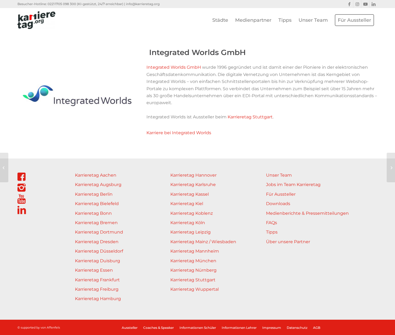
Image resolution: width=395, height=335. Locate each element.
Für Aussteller (281, 194)
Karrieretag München (193, 260)
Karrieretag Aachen (95, 175)
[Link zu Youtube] (365, 4)
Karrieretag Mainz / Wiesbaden (203, 241)
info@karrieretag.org (143, 4)
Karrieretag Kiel (186, 203)
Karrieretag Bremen (96, 222)
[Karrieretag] (36, 20)
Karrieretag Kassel (189, 194)
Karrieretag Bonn (93, 213)
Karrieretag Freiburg (97, 289)
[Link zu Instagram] (357, 4)
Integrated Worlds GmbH (173, 67)
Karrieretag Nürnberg (193, 270)
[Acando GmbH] (391, 167)
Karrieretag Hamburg (98, 298)
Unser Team (279, 175)
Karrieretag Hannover (193, 175)
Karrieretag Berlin (94, 194)
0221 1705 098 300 (62, 4)
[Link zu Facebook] (349, 4)
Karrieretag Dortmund (99, 232)
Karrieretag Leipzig (190, 232)
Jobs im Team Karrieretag (293, 184)
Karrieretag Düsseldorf (99, 251)
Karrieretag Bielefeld (97, 203)
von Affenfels (50, 327)
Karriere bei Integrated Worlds (178, 132)
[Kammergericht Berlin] (4, 167)
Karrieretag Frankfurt (97, 279)
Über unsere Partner (288, 241)
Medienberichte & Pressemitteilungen (307, 213)
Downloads (278, 203)
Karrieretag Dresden (97, 241)
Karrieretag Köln (187, 222)
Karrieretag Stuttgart (250, 116)
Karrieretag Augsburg (98, 184)
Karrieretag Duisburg (97, 260)
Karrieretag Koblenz (191, 213)
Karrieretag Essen (94, 270)
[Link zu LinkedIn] (373, 4)
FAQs (271, 222)
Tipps (272, 232)
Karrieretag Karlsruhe (193, 184)
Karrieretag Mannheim (194, 251)
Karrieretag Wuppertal (194, 289)
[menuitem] (220, 20)
